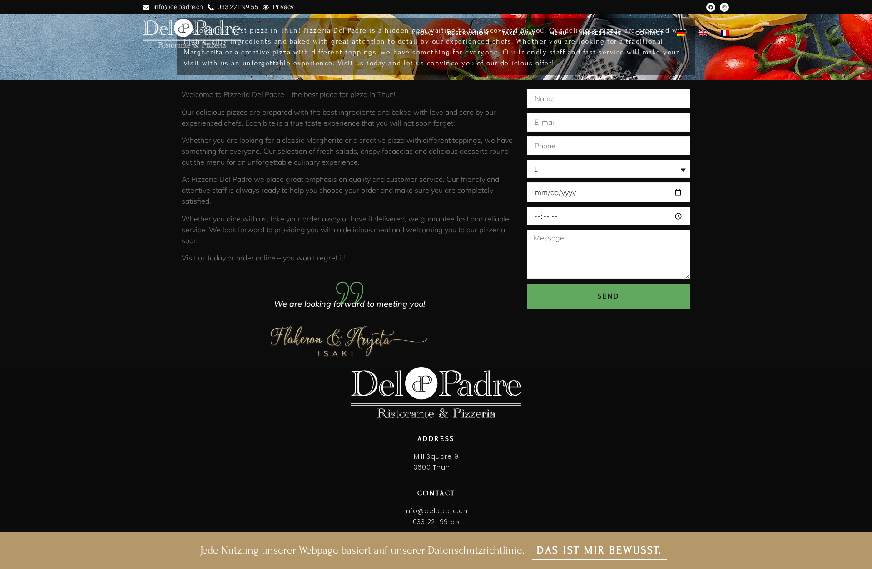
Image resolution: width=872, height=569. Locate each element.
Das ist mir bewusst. (599, 550)
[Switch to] (681, 33)
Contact (649, 33)
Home (425, 33)
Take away (519, 33)
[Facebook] (710, 7)
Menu (558, 33)
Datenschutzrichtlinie (475, 550)
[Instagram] (724, 7)
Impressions (600, 33)
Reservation (468, 33)
